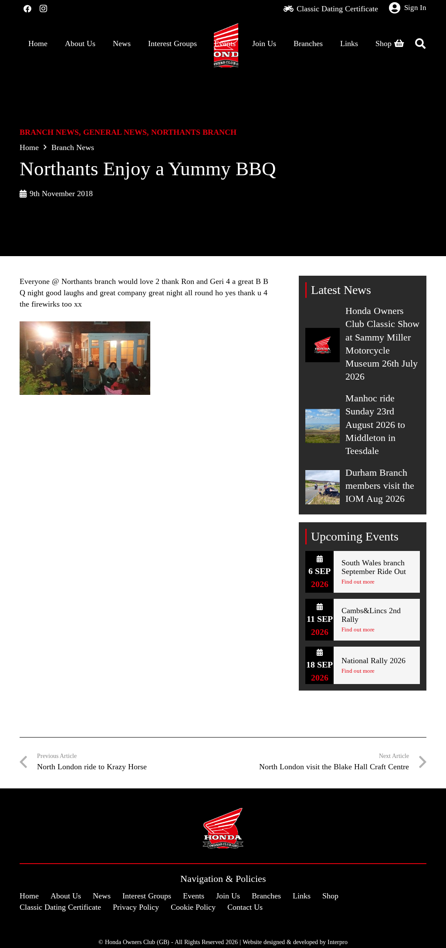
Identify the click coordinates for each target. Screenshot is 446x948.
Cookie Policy (193, 907)
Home (29, 147)
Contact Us (245, 907)
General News (115, 132)
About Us (66, 895)
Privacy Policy (136, 907)
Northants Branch (194, 132)
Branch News (49, 132)
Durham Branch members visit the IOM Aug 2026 (379, 485)
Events (193, 895)
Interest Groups (146, 895)
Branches (266, 895)
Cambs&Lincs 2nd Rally (371, 615)
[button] (420, 43)
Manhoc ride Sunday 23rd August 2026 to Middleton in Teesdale (375, 424)
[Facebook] (27, 9)
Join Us (228, 895)
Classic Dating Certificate (60, 907)
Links (302, 895)
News (102, 895)
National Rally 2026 (373, 660)
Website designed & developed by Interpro (295, 941)
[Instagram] (43, 9)
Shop (330, 895)
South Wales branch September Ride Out (373, 567)
